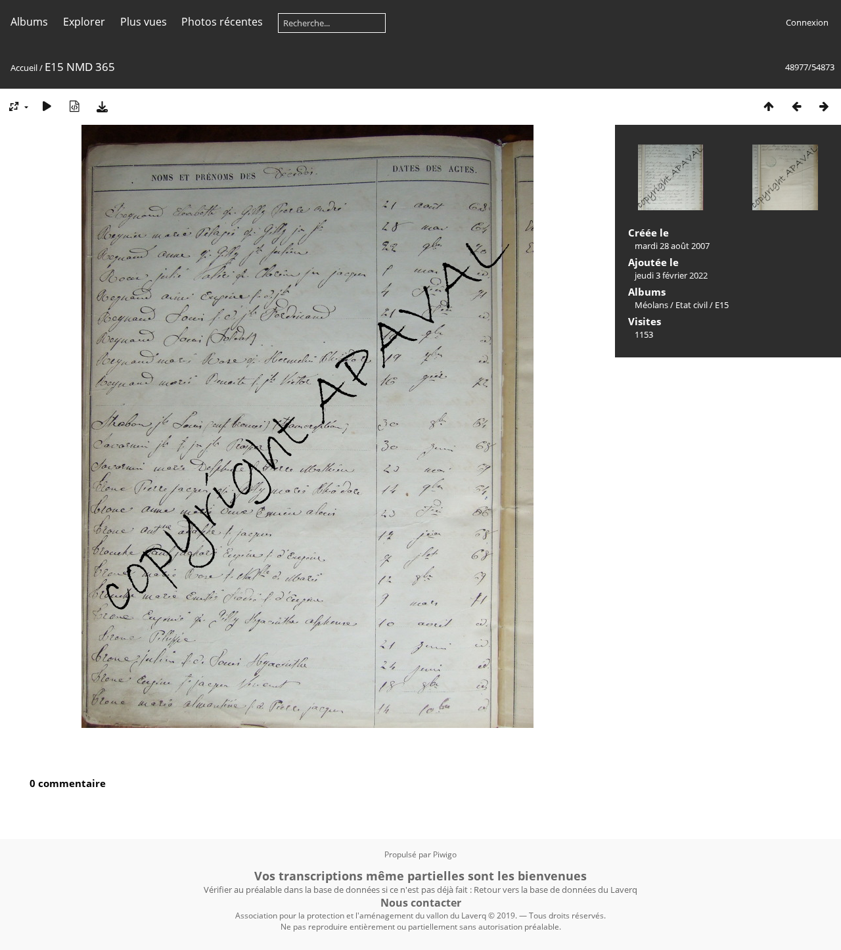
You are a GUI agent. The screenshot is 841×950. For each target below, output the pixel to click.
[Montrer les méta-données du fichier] (74, 106)
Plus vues (143, 21)
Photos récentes (222, 21)
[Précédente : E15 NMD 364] (796, 106)
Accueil (24, 68)
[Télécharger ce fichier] (102, 106)
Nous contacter (420, 902)
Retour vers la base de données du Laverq (555, 889)
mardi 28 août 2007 (672, 246)
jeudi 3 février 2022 (671, 275)
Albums (29, 21)
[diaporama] (46, 106)
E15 (722, 305)
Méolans (651, 305)
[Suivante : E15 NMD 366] (824, 106)
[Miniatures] (769, 106)
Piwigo (445, 854)
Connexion (807, 22)
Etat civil (691, 305)
